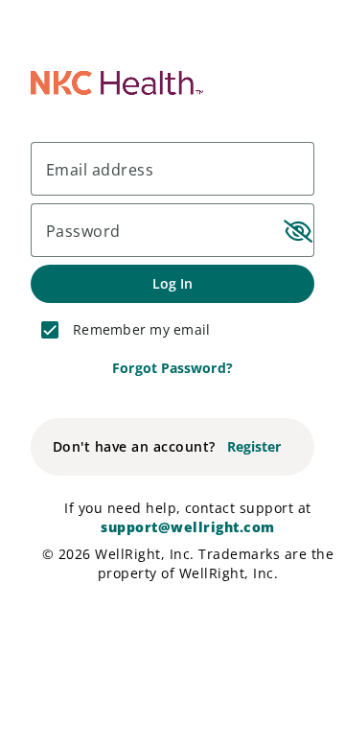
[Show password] (295, 230)
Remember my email (141, 329)
